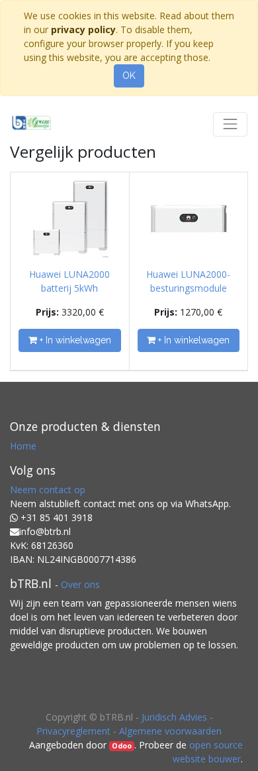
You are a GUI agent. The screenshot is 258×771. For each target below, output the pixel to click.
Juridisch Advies (174, 717)
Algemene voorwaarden (170, 731)
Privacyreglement (73, 731)
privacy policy (83, 29)
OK (129, 75)
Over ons (80, 584)
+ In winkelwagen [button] (74, 340)
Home (23, 446)
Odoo (122, 745)
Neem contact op (47, 489)
